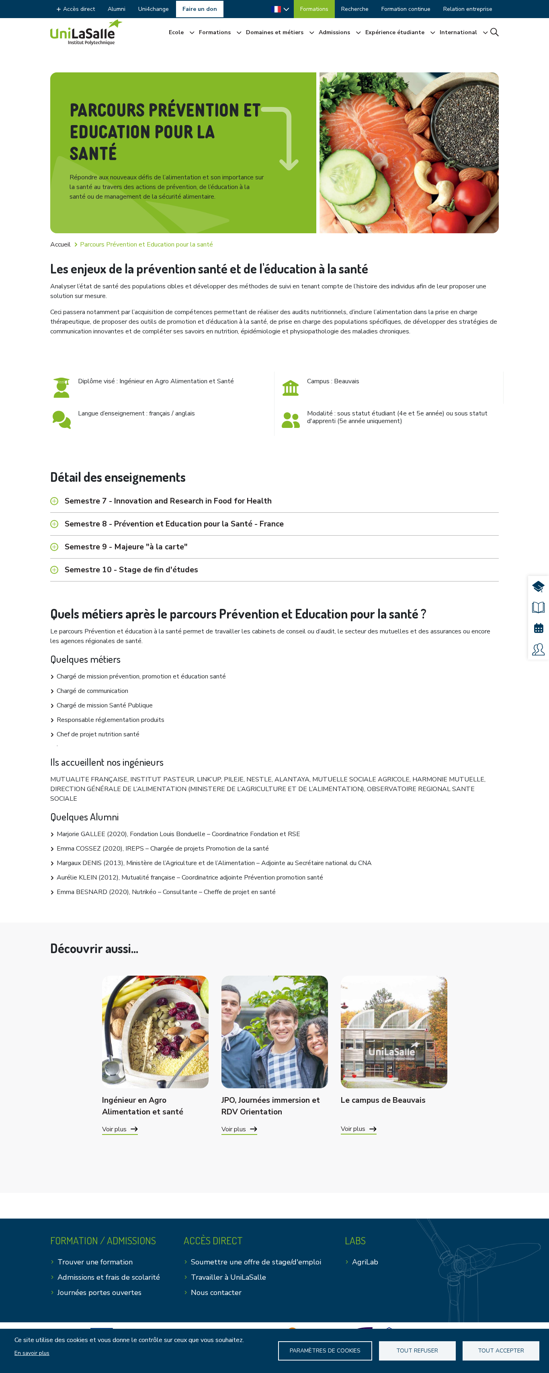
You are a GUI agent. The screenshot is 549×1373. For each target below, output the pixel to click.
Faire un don (199, 9)
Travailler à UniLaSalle (228, 1277)
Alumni (116, 9)
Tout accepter (501, 1351)
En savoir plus (31, 1353)
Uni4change (153, 9)
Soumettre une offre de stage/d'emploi (256, 1262)
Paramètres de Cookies (325, 1351)
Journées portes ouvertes (99, 1292)
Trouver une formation (95, 1262)
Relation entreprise (467, 9)
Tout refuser (417, 1351)
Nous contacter (216, 1292)
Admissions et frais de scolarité (108, 1277)
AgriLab (365, 1262)
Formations (314, 9)
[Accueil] (86, 32)
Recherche (355, 9)
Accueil (60, 244)
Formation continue (405, 9)
